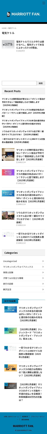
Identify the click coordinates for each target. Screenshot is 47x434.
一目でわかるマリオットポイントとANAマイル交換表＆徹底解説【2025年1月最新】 (30, 237)
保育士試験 (8, 272)
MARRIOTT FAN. (23, 426)
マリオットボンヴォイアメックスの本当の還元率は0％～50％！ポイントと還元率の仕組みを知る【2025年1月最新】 (23, 123)
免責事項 (25, 416)
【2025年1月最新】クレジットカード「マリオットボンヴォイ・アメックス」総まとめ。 (30, 334)
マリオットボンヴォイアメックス (18, 266)
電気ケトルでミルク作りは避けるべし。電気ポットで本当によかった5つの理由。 (30, 44)
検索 (41, 83)
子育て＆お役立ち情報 (13, 278)
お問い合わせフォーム (11, 416)
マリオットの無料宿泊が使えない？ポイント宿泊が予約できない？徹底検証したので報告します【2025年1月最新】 (23, 102)
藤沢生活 (7, 289)
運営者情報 (25, 419)
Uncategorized (10, 261)
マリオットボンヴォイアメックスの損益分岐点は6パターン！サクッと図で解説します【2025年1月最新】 (23, 112)
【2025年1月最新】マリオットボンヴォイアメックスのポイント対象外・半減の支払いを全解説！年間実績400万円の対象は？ (30, 392)
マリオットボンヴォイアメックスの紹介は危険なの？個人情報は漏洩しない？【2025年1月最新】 (30, 370)
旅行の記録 (8, 283)
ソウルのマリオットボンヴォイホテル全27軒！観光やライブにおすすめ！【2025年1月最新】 (30, 217)
